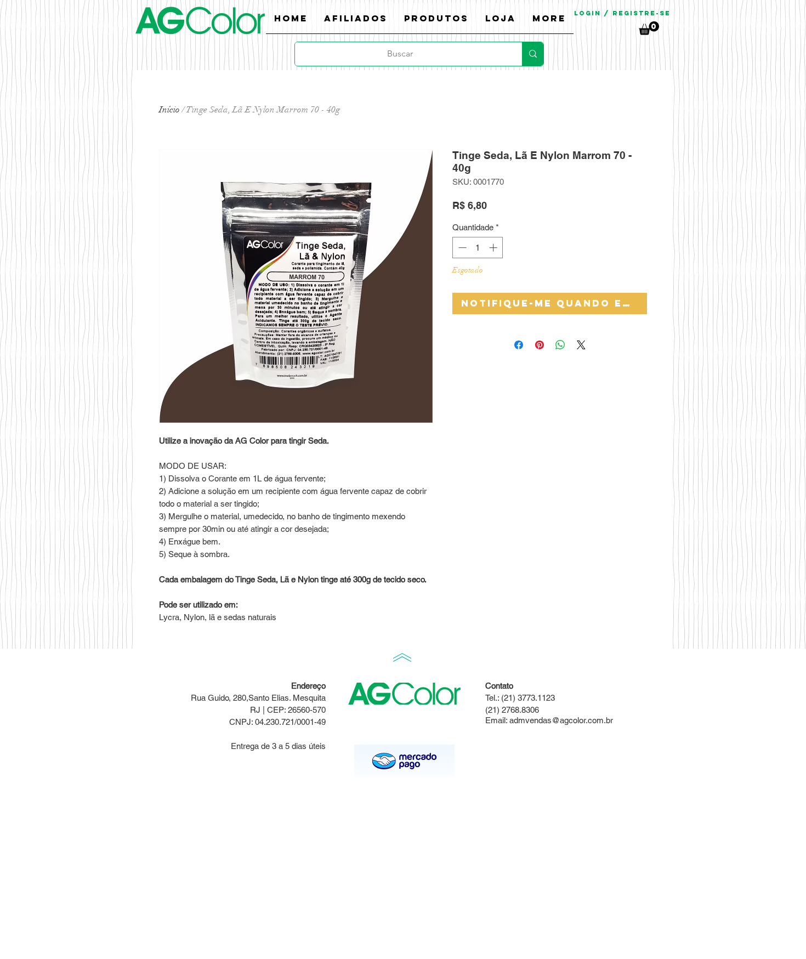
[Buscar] (532, 54)
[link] (649, 28)
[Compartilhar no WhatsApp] (560, 344)
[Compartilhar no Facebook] (518, 344)
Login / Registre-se (622, 13)
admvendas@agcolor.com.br (561, 720)
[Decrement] (461, 247)
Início (169, 109)
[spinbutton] (478, 247)
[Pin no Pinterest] (539, 344)
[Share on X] (581, 344)
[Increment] (494, 247)
